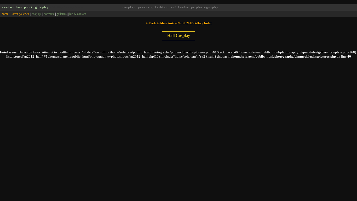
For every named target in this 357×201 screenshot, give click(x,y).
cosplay (36, 14)
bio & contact (77, 14)
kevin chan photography (25, 7)
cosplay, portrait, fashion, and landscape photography (170, 7)
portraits (49, 14)
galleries (61, 14)
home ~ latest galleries (15, 14)
